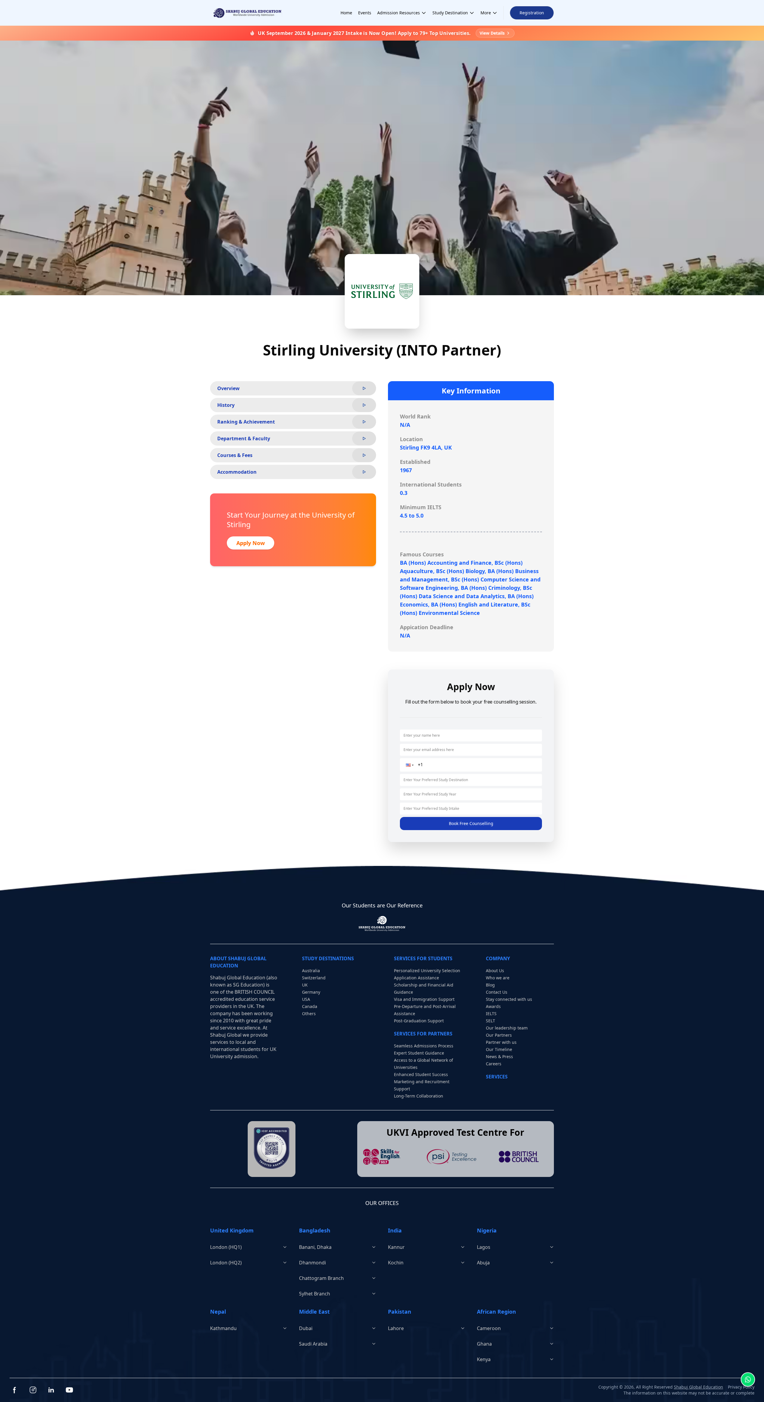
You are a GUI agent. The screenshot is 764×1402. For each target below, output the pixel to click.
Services (497, 1076)
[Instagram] (33, 1390)
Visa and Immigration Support (424, 999)
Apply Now (250, 543)
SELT (490, 1021)
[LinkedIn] (51, 1390)
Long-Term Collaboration (418, 1096)
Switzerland (314, 978)
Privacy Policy (741, 1387)
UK (305, 985)
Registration (532, 13)
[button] (409, 765)
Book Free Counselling (471, 823)
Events (364, 13)
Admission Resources (398, 13)
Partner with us (501, 1042)
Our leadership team (507, 1028)
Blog (490, 985)
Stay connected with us (509, 999)
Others (309, 1013)
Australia (311, 970)
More (485, 13)
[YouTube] (69, 1390)
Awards (493, 1006)
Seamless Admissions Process (423, 1046)
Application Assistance (416, 978)
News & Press (499, 1056)
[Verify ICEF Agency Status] (271, 1148)
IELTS (491, 1013)
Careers (493, 1063)
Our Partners (499, 1035)
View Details (492, 33)
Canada (309, 1006)
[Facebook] (15, 1390)
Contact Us (496, 992)
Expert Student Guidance (419, 1053)
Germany (311, 992)
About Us (495, 970)
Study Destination (450, 13)
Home (346, 13)
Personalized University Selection (427, 970)
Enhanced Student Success (421, 1074)
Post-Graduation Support (419, 1021)
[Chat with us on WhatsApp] (748, 1378)
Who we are (497, 978)
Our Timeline (499, 1049)
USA (306, 999)
